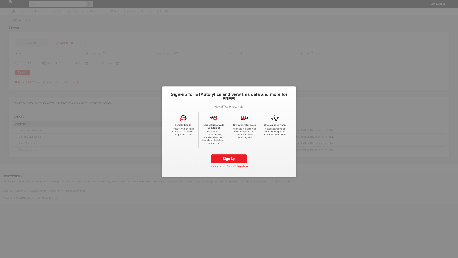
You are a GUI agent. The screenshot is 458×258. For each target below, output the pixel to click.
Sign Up (229, 159)
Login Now (242, 166)
